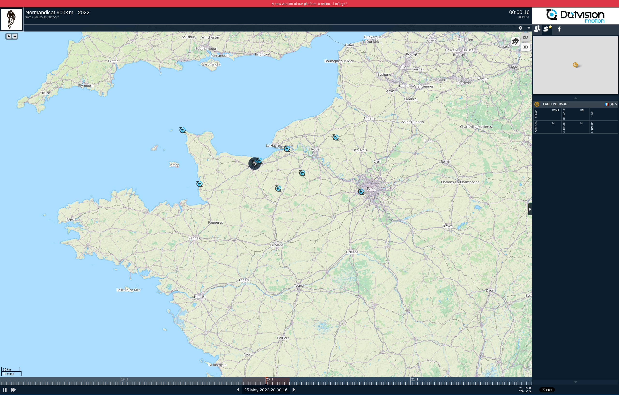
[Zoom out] (14, 36)
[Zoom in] (9, 36)
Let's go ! (340, 4)
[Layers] (515, 41)
